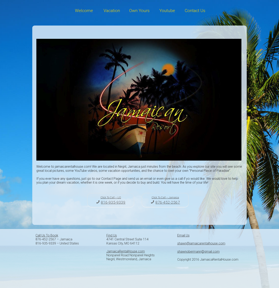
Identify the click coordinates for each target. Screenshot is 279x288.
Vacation (112, 10)
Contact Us (195, 10)
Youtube (167, 10)
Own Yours (139, 10)
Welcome (84, 10)
